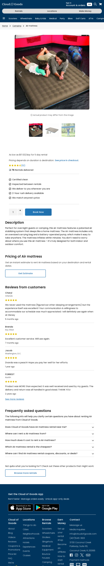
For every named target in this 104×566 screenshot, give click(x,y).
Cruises (26, 555)
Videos (11, 537)
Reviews (12, 541)
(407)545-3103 (77, 538)
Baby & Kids (40, 18)
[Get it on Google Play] (46, 507)
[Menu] (3, 18)
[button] (20, 74)
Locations (52, 11)
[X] (82, 555)
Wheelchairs (26, 18)
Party (62, 18)
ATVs (91, 18)
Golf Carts (80, 18)
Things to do (29, 525)
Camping (16, 25)
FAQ (10, 558)
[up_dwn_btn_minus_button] (20, 213)
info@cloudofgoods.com (83, 533)
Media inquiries (77, 529)
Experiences (29, 546)
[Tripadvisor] (88, 555)
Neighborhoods (31, 533)
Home (5, 25)
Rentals (18, 11)
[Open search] (95, 4)
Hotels (26, 542)
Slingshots (47, 541)
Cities (26, 529)
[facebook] (71, 555)
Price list (12, 554)
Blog (10, 533)
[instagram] (76, 555)
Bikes (70, 18)
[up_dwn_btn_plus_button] (20, 210)
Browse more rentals (25, 473)
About (11, 528)
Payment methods (79, 560)
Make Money (85, 11)
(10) (23, 165)
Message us (76, 525)
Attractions (29, 538)
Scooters (13, 18)
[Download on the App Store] (20, 507)
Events (26, 551)
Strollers (46, 537)
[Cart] (100, 4)
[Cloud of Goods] (12, 4)
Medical (53, 18)
